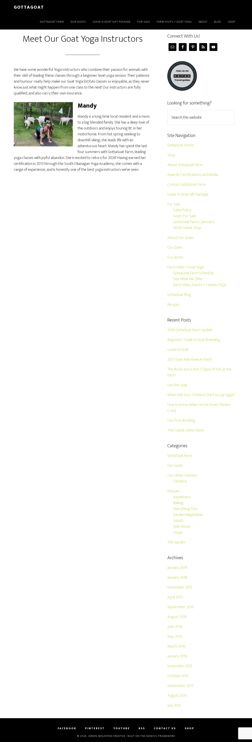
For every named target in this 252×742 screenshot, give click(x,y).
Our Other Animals (182, 475)
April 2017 (175, 597)
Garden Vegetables (188, 514)
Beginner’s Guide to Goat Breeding (193, 339)
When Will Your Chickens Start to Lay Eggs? (201, 395)
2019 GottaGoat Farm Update (190, 330)
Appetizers (182, 497)
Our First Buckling (181, 420)
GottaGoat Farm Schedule (193, 273)
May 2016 (174, 636)
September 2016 (180, 607)
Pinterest (95, 728)
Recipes (173, 304)
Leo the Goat (177, 385)
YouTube (121, 728)
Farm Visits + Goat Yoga (185, 267)
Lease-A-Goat (177, 349)
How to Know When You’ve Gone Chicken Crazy (198, 407)
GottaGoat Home (180, 145)
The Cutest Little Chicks (185, 430)
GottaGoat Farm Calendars (194, 222)
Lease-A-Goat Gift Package (187, 194)
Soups (178, 532)
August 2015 (177, 695)
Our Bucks (175, 257)
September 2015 (180, 685)
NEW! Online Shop (187, 228)
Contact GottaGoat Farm (186, 184)
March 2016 (176, 646)
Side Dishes (182, 526)
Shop (171, 155)
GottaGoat (29, 7)
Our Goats (175, 465)
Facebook (67, 728)
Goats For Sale (184, 216)
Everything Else (185, 508)
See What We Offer (188, 279)
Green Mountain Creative (107, 736)
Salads (178, 520)
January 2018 (177, 577)
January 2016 (177, 656)
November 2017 (179, 587)
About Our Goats (180, 237)
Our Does (174, 247)
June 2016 (174, 626)
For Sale (173, 204)
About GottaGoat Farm (185, 165)
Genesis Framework (160, 736)
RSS (142, 728)
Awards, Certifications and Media (192, 174)
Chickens (180, 481)
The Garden (176, 542)
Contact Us (165, 728)
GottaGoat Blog (179, 294)
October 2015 (178, 676)
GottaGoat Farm (179, 455)
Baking (178, 503)
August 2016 (177, 617)
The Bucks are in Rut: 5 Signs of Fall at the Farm (199, 372)
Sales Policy (182, 210)
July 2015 (174, 705)
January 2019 (177, 567)
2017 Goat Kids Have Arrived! (189, 359)
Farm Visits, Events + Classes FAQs (199, 285)
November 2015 (179, 666)
